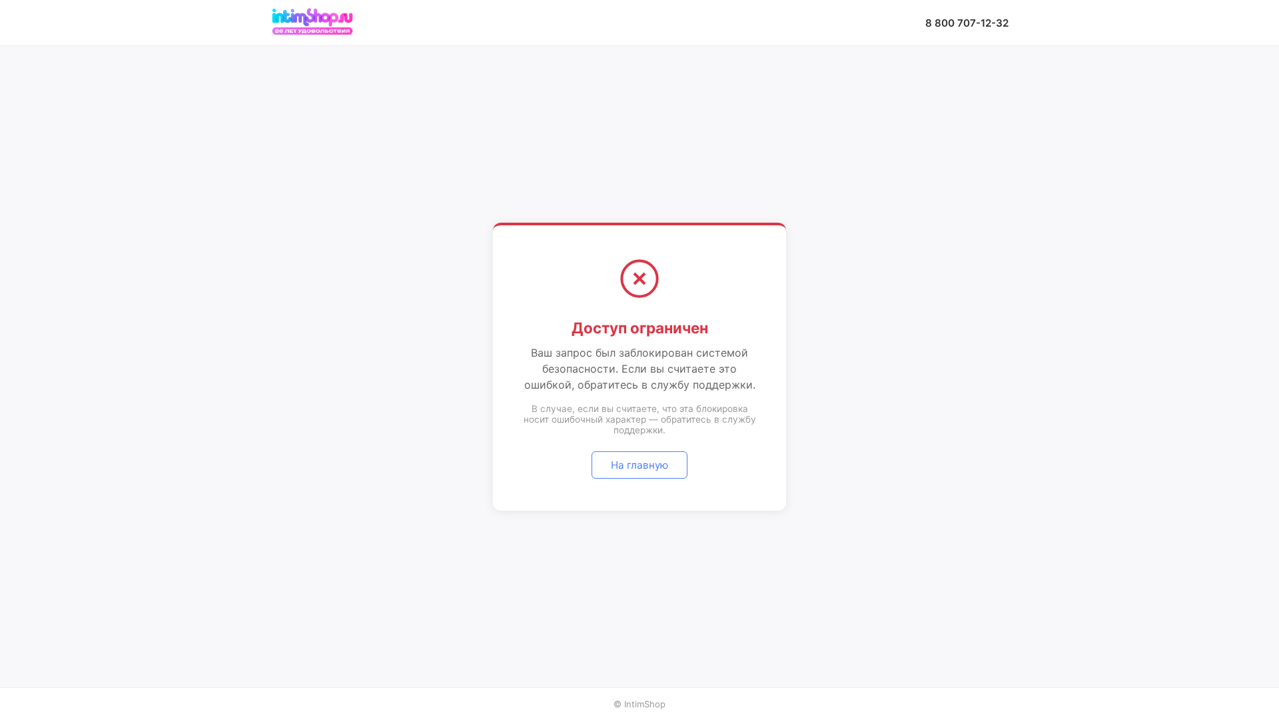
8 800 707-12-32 (967, 23)
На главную (639, 465)
